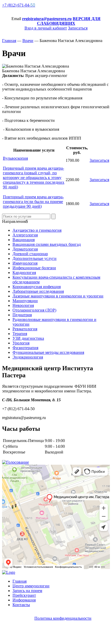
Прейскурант (24, 595)
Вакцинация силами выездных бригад (47, 244)
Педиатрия (22, 315)
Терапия (20, 333)
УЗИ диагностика (28, 338)
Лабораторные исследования (38, 291)
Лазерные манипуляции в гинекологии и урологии (58, 296)
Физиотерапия (25, 347)
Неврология (23, 305)
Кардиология (24, 272)
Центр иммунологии (31, 586)
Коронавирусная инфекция (37, 286)
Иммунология (25, 263)
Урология (21, 343)
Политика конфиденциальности (62, 618)
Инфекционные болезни (34, 268)
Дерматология (25, 249)
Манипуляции (25, 300)
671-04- (18, 5)
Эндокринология (28, 357)
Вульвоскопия (15, 158)
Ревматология (25, 329)
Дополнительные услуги (35, 258)
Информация (24, 600)
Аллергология (25, 235)
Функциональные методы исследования (48, 352)
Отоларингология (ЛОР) (34, 310)
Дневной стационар (30, 254)
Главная (20, 581)
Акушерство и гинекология (37, 230)
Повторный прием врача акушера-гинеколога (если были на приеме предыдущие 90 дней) (33, 201)
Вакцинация (24, 239)
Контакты (21, 604)
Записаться (99, 160)
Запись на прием (27, 590)
